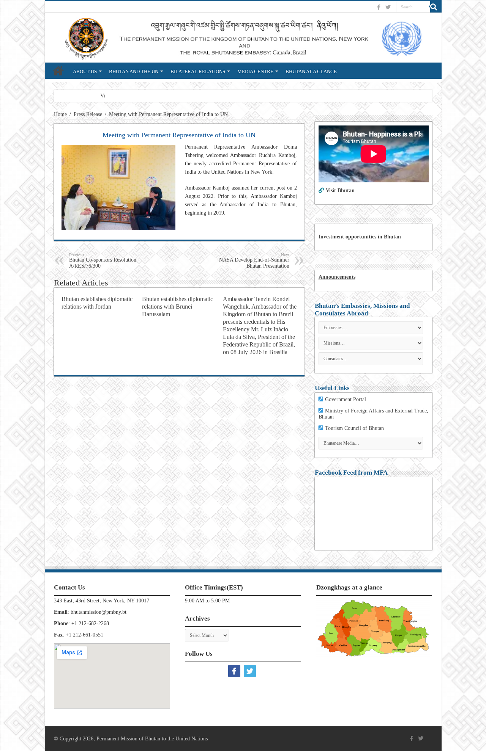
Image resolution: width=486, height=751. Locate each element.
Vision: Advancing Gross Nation (134, 96)
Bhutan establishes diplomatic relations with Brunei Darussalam (177, 306)
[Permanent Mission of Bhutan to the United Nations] (243, 38)
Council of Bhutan (364, 428)
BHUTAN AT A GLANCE (311, 71)
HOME (58, 70)
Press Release (88, 114)
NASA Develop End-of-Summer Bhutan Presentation (254, 260)
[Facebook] (379, 7)
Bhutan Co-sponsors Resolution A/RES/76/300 (102, 260)
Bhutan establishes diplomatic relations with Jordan (97, 302)
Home (60, 114)
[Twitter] (389, 7)
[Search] (436, 7)
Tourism (334, 428)
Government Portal (345, 399)
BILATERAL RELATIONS (197, 71)
